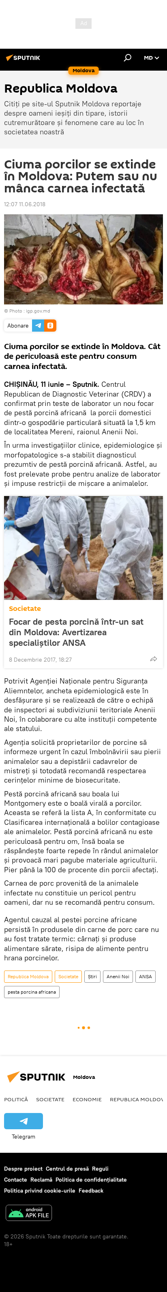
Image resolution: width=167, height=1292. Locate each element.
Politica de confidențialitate (91, 1179)
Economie (87, 1099)
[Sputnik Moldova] (24, 61)
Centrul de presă (67, 1168)
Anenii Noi (118, 976)
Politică (16, 1099)
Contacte (15, 1179)
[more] (154, 659)
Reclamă (41, 1179)
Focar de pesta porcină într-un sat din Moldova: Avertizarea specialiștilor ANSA (76, 632)
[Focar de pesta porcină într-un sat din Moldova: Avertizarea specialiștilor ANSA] (83, 548)
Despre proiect (23, 1168)
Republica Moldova (28, 976)
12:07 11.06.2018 (24, 204)
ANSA (145, 976)
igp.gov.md (38, 311)
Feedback (91, 1190)
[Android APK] (28, 1214)
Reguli (100, 1168)
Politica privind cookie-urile (39, 1190)
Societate (25, 609)
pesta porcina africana (32, 992)
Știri (92, 976)
